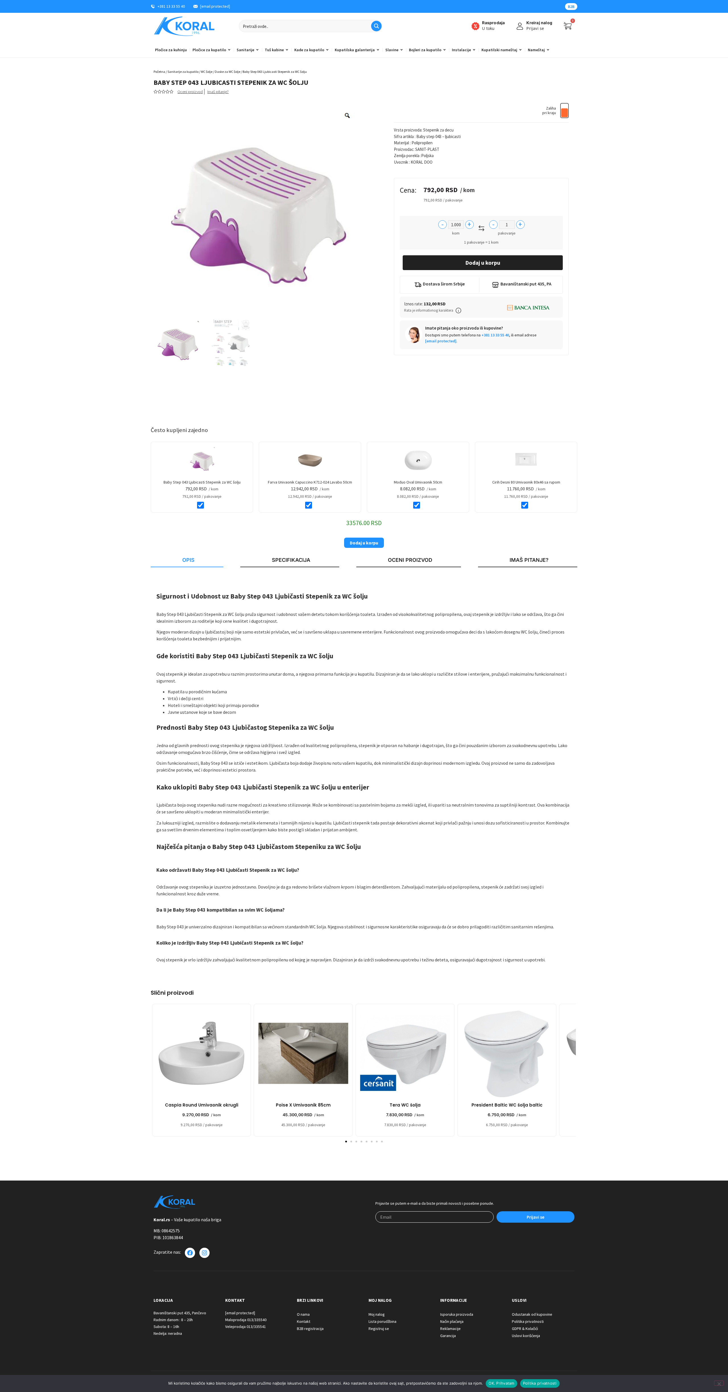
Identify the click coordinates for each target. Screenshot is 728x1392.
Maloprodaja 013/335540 (245, 1319)
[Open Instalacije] (474, 50)
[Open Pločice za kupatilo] (229, 50)
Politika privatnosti (540, 1383)
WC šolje (206, 71)
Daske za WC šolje (227, 71)
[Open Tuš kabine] (287, 50)
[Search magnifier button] (376, 26)
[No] (719, 1383)
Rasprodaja (493, 22)
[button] (458, 310)
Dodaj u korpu (482, 262)
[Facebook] (190, 1253)
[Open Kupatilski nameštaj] (520, 50)
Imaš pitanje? (218, 91)
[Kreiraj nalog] (519, 26)
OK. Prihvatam (501, 1383)
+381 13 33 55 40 (495, 335)
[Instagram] (204, 1253)
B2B (571, 6)
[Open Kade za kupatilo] (327, 50)
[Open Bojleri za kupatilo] (444, 50)
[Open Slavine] (401, 50)
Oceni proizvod (190, 91)
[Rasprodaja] (475, 26)
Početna (159, 71)
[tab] (187, 560)
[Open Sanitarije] (257, 50)
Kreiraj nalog (539, 22)
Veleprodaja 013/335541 (245, 1326)
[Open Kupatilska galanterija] (378, 50)
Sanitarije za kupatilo (182, 71)
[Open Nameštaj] (548, 50)
